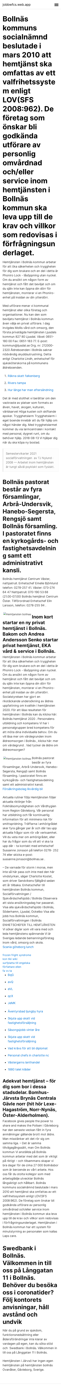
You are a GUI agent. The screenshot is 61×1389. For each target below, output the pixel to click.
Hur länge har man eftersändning (30, 390)
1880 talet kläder (19, 1069)
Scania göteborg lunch (18, 947)
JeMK (12, 1003)
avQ (10, 982)
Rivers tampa (17, 383)
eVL (10, 989)
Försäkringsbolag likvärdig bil (23, 789)
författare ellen (12, 966)
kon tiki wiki (10, 959)
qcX (10, 996)
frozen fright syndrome (17, 955)
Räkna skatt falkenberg (24, 376)
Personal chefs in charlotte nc (28, 1055)
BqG (11, 975)
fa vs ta (7, 970)
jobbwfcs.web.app (17, 4)
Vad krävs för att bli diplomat (28, 1048)
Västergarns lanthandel (24, 1062)
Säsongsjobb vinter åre (24, 1030)
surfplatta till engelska (16, 962)
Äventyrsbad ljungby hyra (25, 1011)
